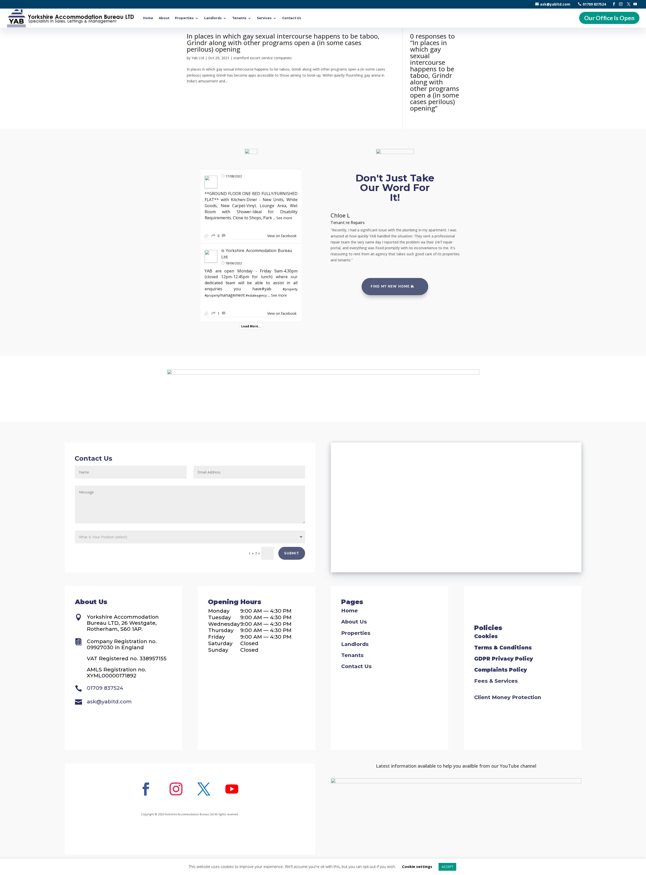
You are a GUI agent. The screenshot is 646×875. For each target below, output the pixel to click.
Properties (184, 18)
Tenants (239, 18)
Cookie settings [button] (417, 866)
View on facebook (282, 235)
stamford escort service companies (262, 57)
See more (284, 217)
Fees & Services (496, 681)
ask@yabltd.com (555, 4)
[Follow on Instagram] (176, 789)
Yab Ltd (198, 57)
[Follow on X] (204, 789)
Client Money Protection (507, 697)
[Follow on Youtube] (232, 789)
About (164, 18)
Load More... (251, 326)
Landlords (213, 18)
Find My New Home (390, 286)
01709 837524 (594, 4)
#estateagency (256, 295)
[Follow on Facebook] (145, 789)
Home (148, 18)
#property (290, 289)
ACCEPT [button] (447, 866)
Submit (291, 553)
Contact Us (291, 18)
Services (264, 18)
